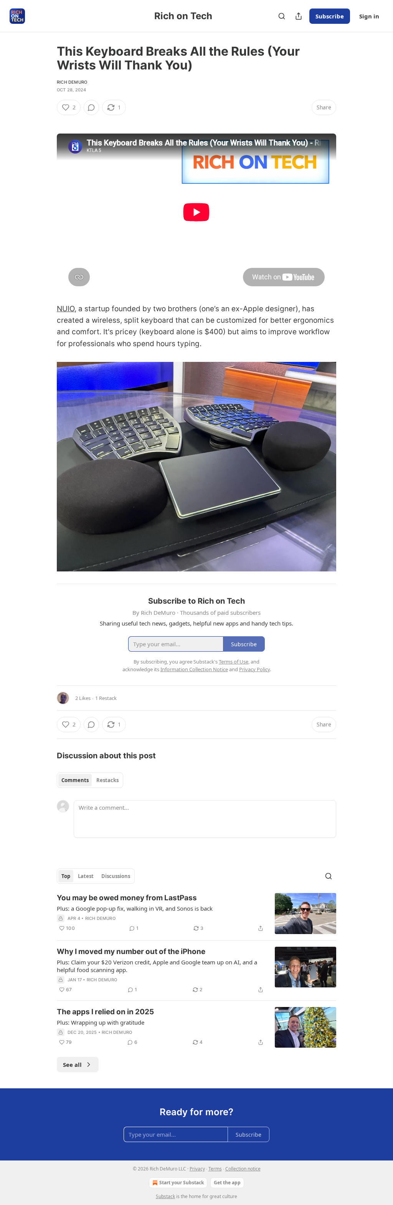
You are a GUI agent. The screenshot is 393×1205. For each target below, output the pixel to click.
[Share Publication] (298, 16)
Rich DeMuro (72, 82)
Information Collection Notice (194, 669)
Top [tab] (65, 876)
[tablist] (90, 780)
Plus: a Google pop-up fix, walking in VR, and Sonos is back (135, 908)
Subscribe (329, 16)
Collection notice (243, 1168)
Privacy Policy (254, 669)
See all (72, 1064)
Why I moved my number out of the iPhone (131, 951)
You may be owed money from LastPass (127, 897)
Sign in (369, 16)
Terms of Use (233, 661)
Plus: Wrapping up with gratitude (100, 1022)
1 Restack (106, 698)
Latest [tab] (86, 876)
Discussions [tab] (115, 876)
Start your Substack (181, 1182)
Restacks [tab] (107, 780)
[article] (196, 913)
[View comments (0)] (91, 107)
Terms (215, 1168)
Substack (165, 1196)
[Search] (281, 16)
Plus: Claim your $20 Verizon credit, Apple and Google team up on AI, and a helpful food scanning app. (157, 966)
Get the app (227, 1182)
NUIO (65, 308)
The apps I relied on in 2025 (105, 1011)
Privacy (197, 1168)
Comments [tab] (75, 780)
